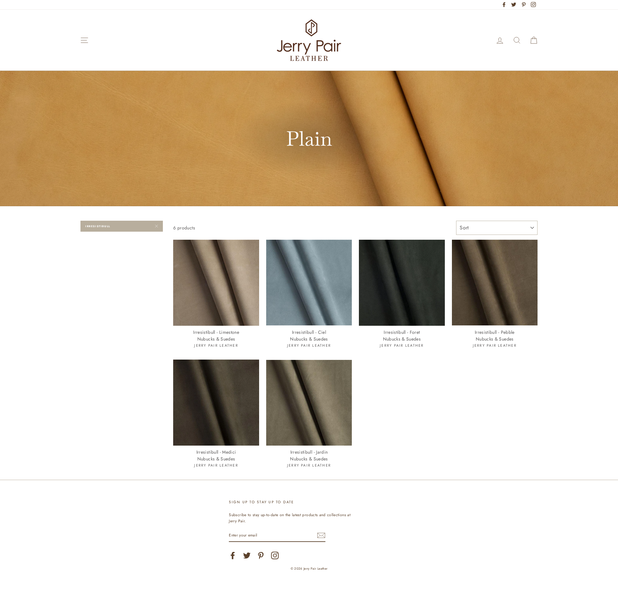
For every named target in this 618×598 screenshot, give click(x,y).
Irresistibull (97, 226)
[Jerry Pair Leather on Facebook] (233, 555)
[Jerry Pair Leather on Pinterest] (261, 555)
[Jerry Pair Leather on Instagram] (275, 555)
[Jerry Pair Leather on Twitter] (247, 555)
